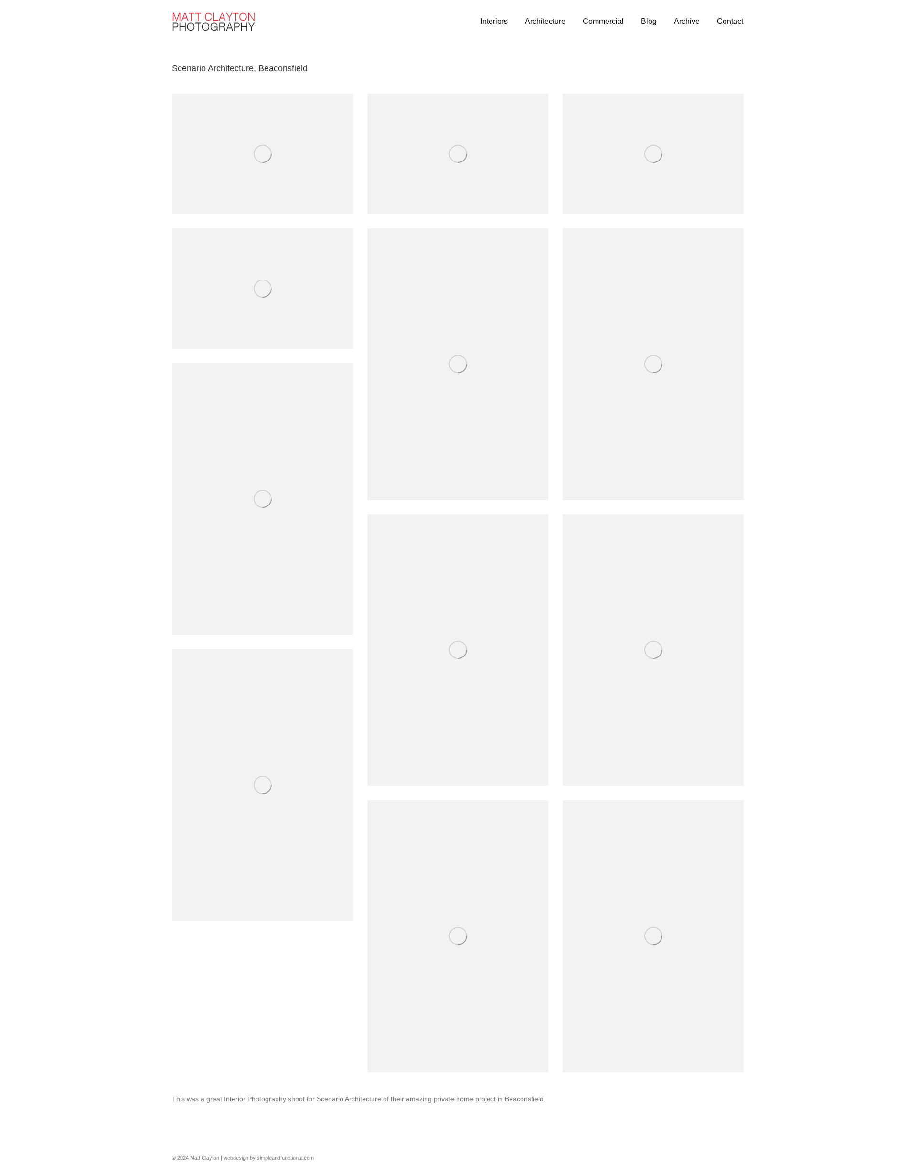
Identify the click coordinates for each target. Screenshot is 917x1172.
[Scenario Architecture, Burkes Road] (262, 154)
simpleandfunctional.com (285, 1158)
